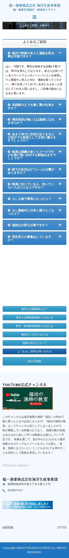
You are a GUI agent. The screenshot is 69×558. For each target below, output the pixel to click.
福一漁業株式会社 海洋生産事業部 (34, 5)
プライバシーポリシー (16, 465)
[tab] (34, 54)
